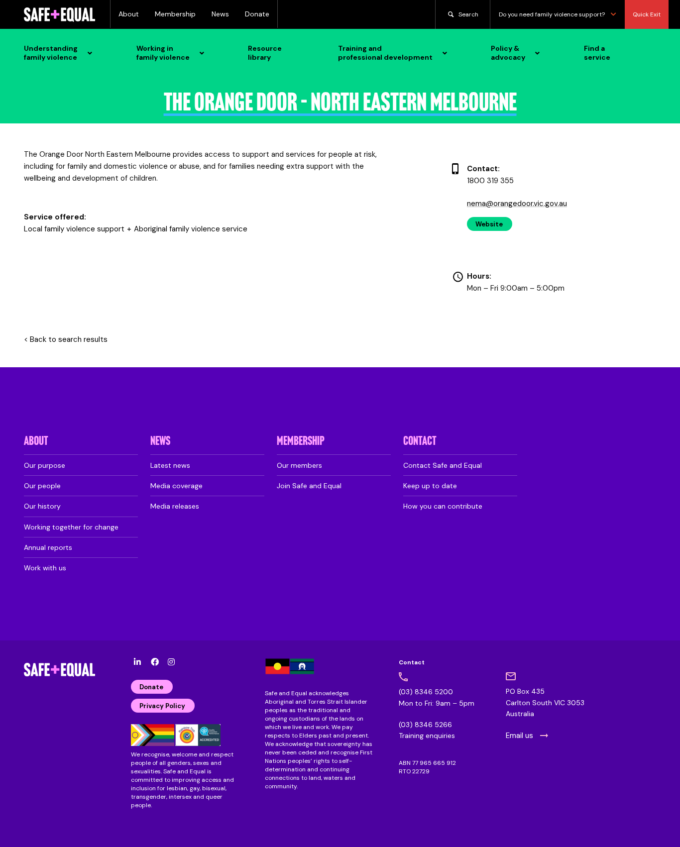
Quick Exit (647, 14)
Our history (42, 506)
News (220, 13)
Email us (519, 736)
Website (489, 224)
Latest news (170, 465)
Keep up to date (430, 485)
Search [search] (468, 14)
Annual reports (48, 547)
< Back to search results (66, 339)
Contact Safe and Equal (442, 465)
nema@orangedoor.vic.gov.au (517, 204)
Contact (420, 441)
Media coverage (176, 485)
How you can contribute (442, 506)
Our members (299, 465)
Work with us (45, 567)
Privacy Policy (162, 706)
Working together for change (71, 527)
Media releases (174, 506)
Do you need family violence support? (552, 14)
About (128, 13)
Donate (257, 13)
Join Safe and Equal (309, 485)
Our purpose (44, 465)
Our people (42, 485)
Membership (175, 13)
